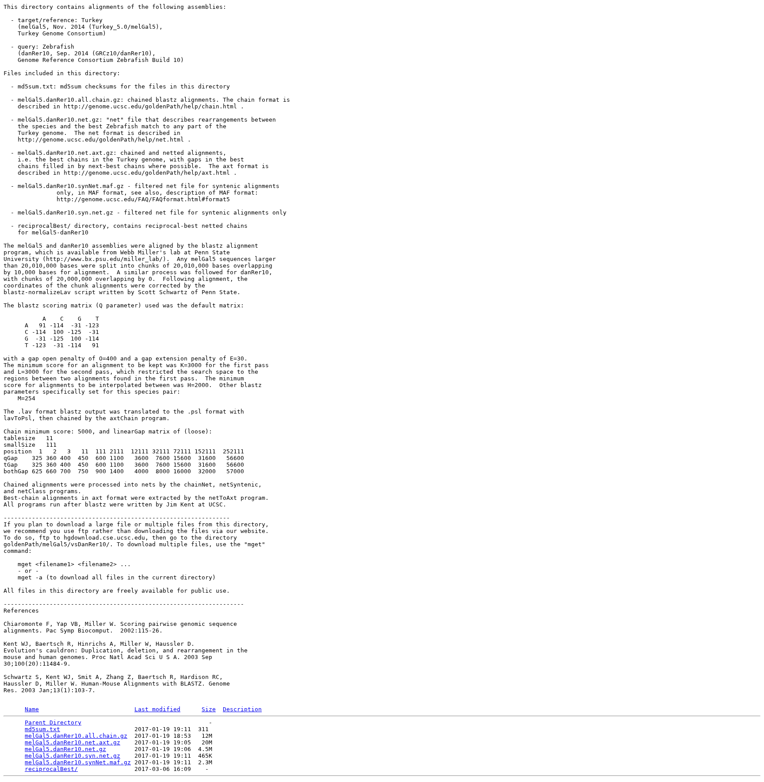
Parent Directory (53, 722)
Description (242, 709)
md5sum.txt (42, 729)
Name (32, 709)
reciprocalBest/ (51, 769)
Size (209, 709)
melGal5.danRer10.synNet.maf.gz (78, 762)
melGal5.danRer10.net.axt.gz (72, 742)
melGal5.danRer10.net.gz (65, 749)
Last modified (157, 709)
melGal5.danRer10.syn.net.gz (72, 755)
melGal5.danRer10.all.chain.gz (76, 735)
